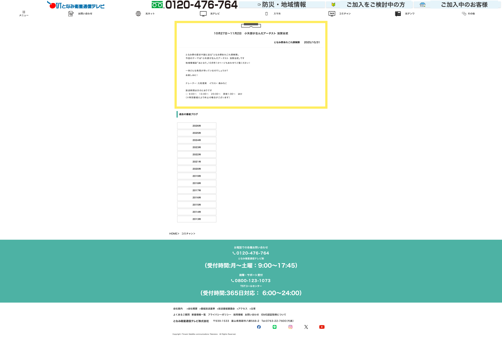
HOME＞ (174, 234)
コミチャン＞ (188, 234)
